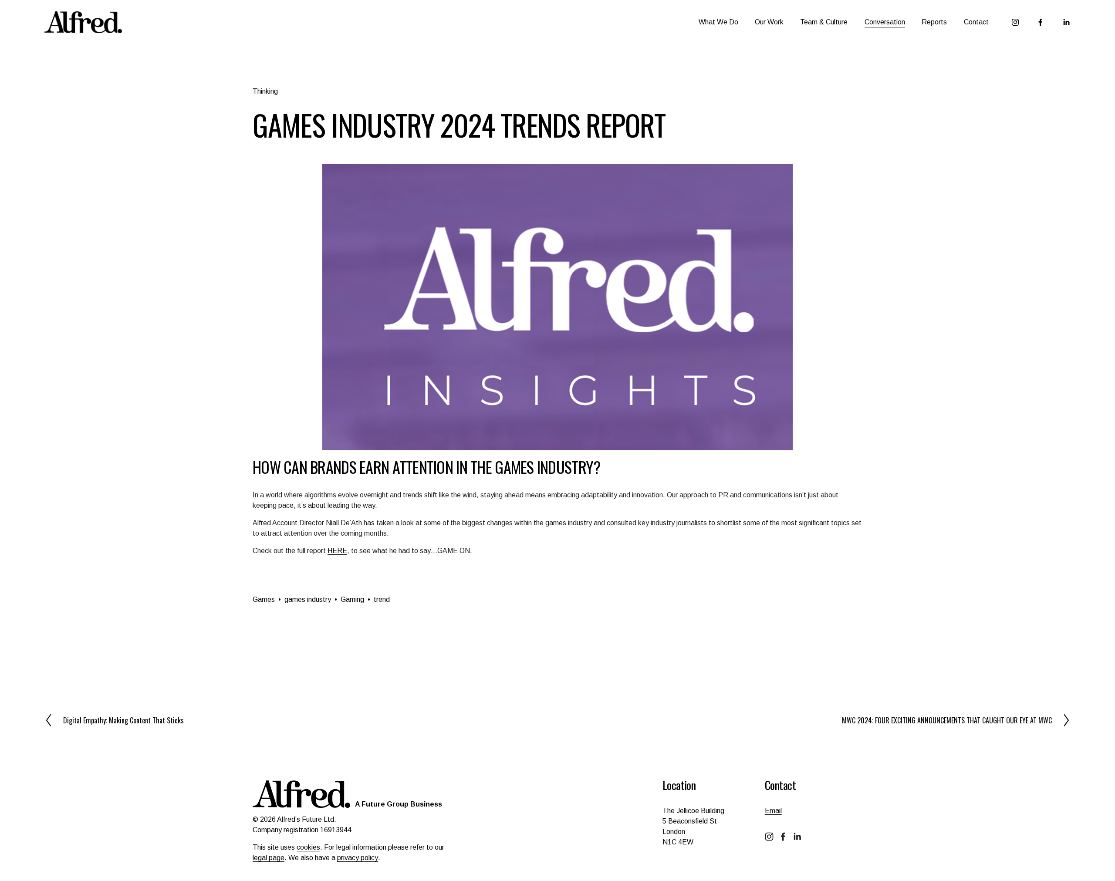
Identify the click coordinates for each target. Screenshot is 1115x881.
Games (264, 599)
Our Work (769, 22)
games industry (307, 599)
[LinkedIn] (1066, 22)
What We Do (718, 22)
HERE (337, 550)
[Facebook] (1040, 22)
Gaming (352, 599)
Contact (976, 22)
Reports (934, 22)
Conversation (885, 22)
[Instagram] (1015, 22)
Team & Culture (824, 22)
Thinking (265, 91)
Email (773, 810)
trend (382, 599)
